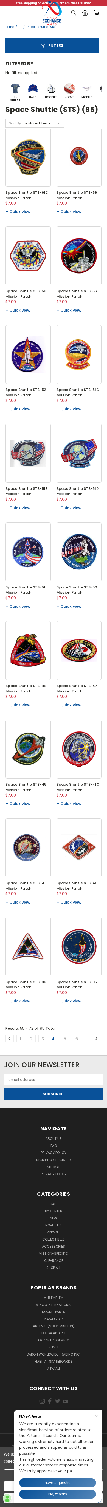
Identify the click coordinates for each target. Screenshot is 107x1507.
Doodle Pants (53, 1311)
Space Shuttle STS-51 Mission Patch (25, 590)
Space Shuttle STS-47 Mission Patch (77, 688)
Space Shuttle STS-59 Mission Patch (77, 195)
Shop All (53, 1267)
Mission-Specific (53, 1253)
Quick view (19, 211)
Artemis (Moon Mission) (53, 1326)
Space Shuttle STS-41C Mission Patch (78, 787)
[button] (52, 45)
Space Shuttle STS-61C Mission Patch (26, 195)
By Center (53, 1211)
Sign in (42, 1159)
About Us (54, 1138)
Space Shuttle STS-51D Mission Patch (78, 491)
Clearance (53, 1260)
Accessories (53, 1246)
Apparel (53, 1232)
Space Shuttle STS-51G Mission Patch (78, 392)
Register (63, 1159)
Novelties (53, 1225)
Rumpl (54, 1347)
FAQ (53, 1145)
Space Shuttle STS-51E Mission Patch (26, 491)
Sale (53, 1204)
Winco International (53, 1304)
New (53, 1218)
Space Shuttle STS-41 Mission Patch (25, 885)
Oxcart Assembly (53, 1340)
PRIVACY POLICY (53, 1174)
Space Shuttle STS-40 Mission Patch (77, 885)
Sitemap (53, 1167)
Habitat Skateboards (53, 1361)
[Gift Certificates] (85, 12)
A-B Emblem (53, 1297)
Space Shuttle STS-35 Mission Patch (77, 984)
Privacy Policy (53, 1152)
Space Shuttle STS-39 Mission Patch (25, 984)
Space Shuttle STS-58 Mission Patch (25, 293)
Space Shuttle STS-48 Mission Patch (25, 688)
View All (53, 1368)
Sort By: (15, 123)
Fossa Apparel (53, 1333)
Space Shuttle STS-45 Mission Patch (25, 787)
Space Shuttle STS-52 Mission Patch (25, 392)
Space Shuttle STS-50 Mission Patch (77, 590)
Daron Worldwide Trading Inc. (54, 1354)
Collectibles (53, 1239)
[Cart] (98, 13)
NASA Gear (53, 1319)
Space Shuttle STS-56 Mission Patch (77, 293)
